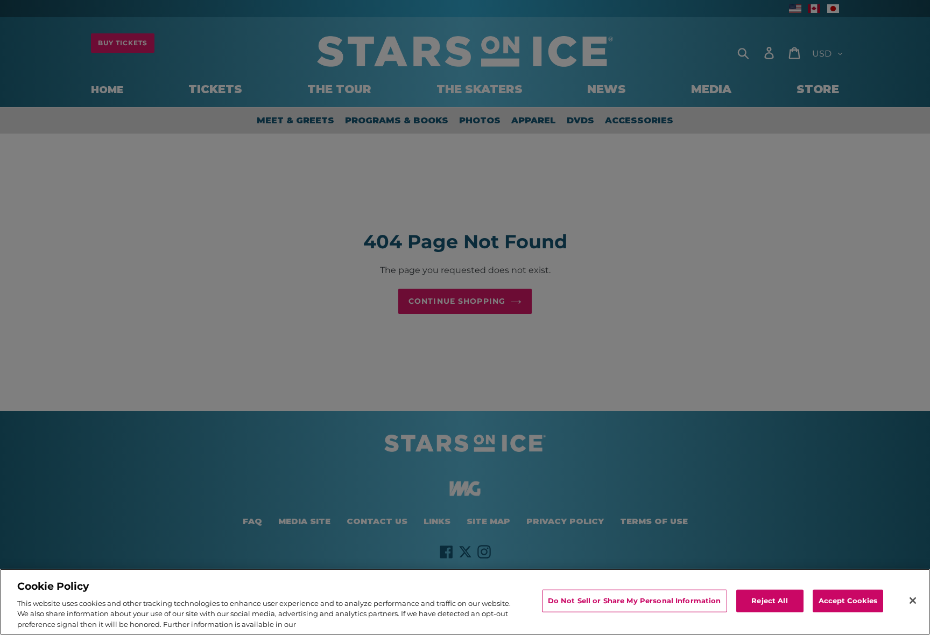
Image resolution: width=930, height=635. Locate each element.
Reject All (769, 600)
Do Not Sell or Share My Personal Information (634, 600)
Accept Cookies (848, 600)
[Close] (913, 600)
